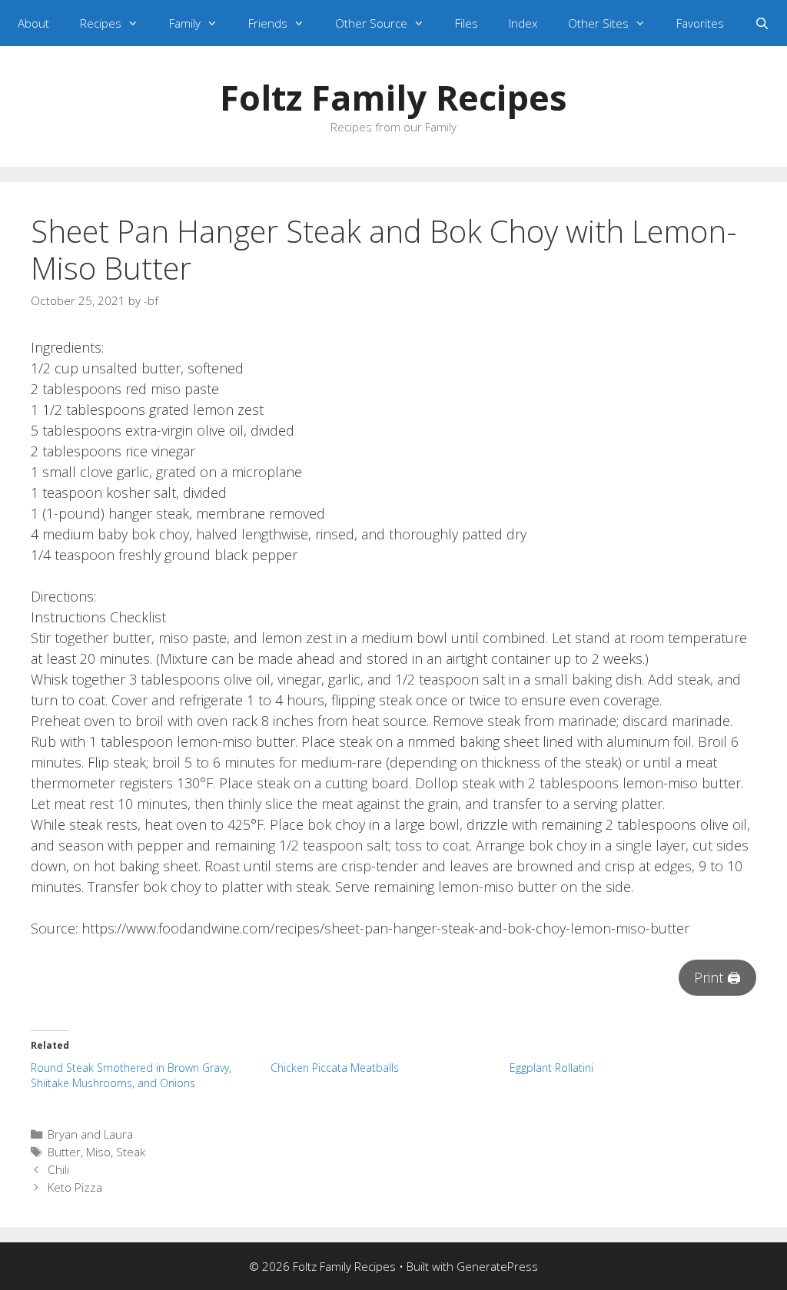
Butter (64, 1151)
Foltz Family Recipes (393, 97)
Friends (267, 23)
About (33, 23)
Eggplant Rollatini (551, 1067)
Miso (98, 1151)
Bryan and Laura (90, 1134)
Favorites (700, 23)
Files (466, 23)
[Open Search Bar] (762, 23)
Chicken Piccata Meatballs (335, 1067)
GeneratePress (497, 1266)
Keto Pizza (75, 1187)
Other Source (371, 23)
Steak (130, 1151)
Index (523, 23)
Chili (58, 1169)
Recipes (100, 23)
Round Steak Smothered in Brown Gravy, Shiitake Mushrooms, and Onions (131, 1075)
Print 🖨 (717, 977)
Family (185, 23)
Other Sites (598, 23)
